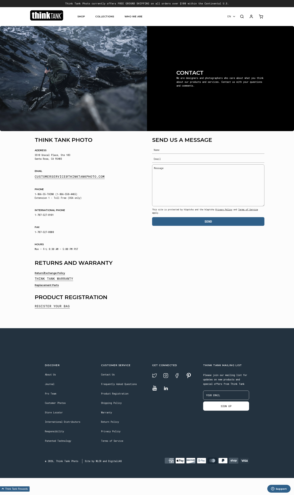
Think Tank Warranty (54, 278)
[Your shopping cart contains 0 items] (261, 17)
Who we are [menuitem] (134, 16)
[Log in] (251, 16)
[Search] (242, 16)
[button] (15, 489)
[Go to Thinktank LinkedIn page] (166, 388)
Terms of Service (248, 209)
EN (229, 16)
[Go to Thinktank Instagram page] (165, 376)
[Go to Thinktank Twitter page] (154, 376)
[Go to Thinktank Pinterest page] (189, 376)
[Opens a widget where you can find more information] (279, 489)
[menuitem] (87, 16)
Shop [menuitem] (81, 16)
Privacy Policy (223, 209)
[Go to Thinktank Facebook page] (177, 376)
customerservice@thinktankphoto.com (70, 176)
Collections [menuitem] (104, 16)
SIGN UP (226, 406)
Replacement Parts (47, 285)
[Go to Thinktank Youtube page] (154, 388)
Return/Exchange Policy (50, 273)
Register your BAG (52, 306)
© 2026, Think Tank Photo (61, 461)
